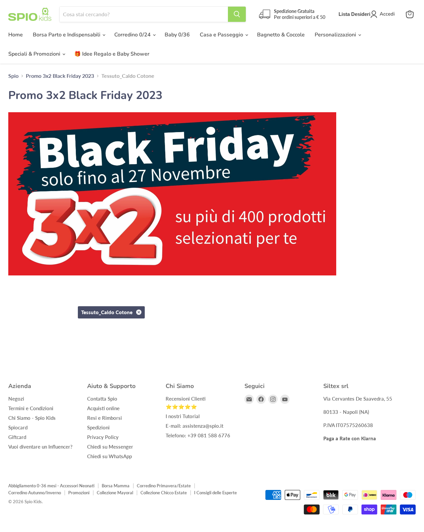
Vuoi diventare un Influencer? (40, 447)
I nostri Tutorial (183, 416)
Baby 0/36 (177, 34)
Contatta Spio (102, 399)
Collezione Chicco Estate (163, 492)
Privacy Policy (103, 437)
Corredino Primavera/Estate (164, 485)
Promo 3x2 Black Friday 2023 (60, 76)
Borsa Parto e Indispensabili (67, 34)
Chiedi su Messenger (110, 447)
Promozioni (78, 492)
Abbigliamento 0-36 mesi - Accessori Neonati (51, 485)
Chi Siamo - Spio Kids (32, 418)
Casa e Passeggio (222, 34)
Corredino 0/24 (133, 34)
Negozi (16, 399)
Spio (13, 76)
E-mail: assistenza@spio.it (194, 426)
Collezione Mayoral (115, 492)
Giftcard (17, 437)
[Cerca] (237, 14)
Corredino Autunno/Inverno (34, 492)
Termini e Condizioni (30, 408)
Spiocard (17, 427)
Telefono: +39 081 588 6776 (198, 435)
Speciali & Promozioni (35, 54)
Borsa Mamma (116, 485)
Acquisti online (103, 408)
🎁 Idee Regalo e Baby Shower (111, 54)
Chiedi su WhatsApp (109, 456)
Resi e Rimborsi (104, 418)
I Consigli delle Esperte (215, 492)
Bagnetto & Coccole (281, 34)
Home (15, 34)
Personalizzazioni (336, 34)
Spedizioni (98, 427)
